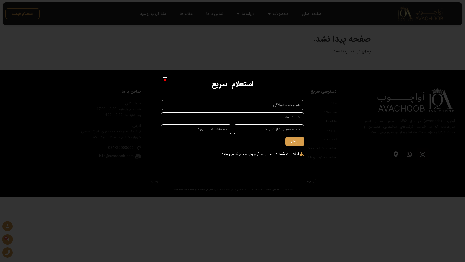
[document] (232, 131)
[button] (165, 80)
